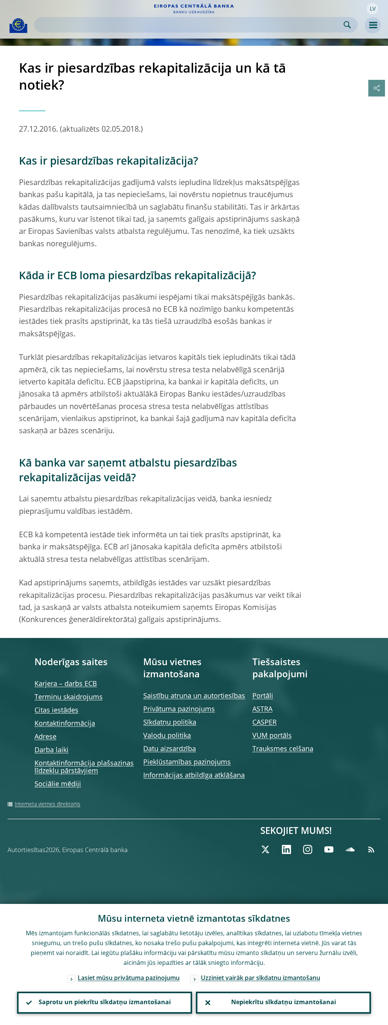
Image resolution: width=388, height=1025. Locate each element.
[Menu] (373, 25)
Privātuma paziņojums (179, 709)
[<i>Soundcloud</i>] (350, 849)
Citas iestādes (56, 710)
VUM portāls (272, 736)
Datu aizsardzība (169, 749)
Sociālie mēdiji (57, 784)
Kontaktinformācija (64, 723)
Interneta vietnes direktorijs (47, 804)
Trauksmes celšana (282, 749)
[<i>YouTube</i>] (329, 849)
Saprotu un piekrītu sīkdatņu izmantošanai (105, 1003)
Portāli (262, 696)
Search (347, 24)
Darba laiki (51, 750)
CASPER (264, 722)
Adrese (45, 737)
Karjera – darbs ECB (65, 684)
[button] (372, 8)
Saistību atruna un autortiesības (194, 696)
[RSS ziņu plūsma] (371, 849)
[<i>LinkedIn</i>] (286, 849)
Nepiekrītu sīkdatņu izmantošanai (283, 1003)
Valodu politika (167, 736)
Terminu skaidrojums (68, 697)
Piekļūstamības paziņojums (187, 762)
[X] (265, 849)
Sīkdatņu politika (169, 722)
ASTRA (262, 709)
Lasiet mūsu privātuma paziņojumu (129, 978)
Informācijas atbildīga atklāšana (194, 775)
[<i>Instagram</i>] (308, 849)
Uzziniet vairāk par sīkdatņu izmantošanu (260, 978)
